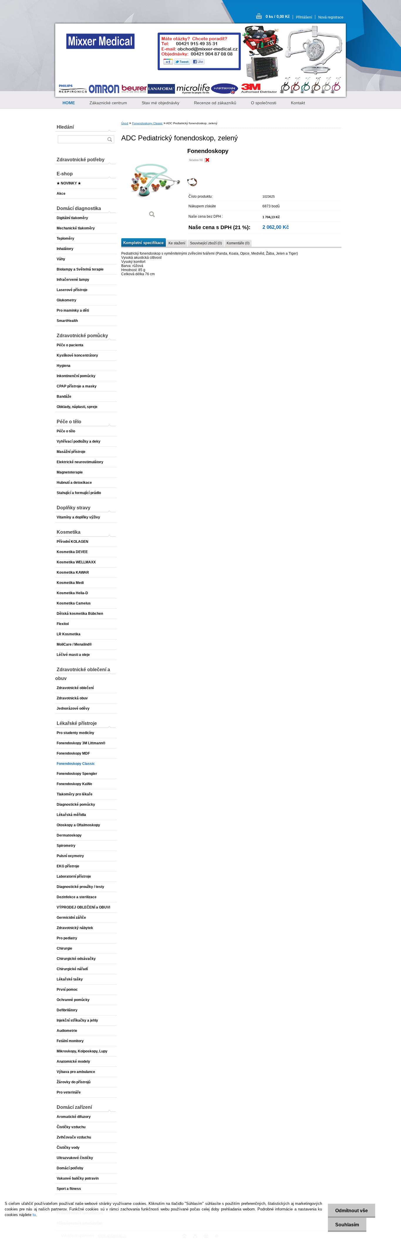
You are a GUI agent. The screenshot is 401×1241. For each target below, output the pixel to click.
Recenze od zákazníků (215, 102)
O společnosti (263, 102)
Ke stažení (177, 243)
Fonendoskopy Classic (147, 123)
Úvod (124, 123)
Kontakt (298, 102)
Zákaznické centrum (108, 102)
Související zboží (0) (206, 243)
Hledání (65, 127)
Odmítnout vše (351, 1210)
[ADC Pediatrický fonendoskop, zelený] (152, 185)
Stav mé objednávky (160, 102)
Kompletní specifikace (143, 243)
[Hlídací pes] (192, 185)
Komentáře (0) (238, 243)
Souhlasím (347, 1224)
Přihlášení (304, 17)
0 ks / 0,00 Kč (278, 16)
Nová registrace (330, 17)
